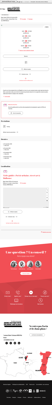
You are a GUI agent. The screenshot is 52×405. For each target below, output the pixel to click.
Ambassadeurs (37, 397)
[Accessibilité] (17, 1)
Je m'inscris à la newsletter (37, 335)
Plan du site (32, 384)
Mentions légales (7, 384)
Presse (24, 397)
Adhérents (30, 397)
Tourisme (8, 397)
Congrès (14, 397)
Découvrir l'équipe (26, 273)
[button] (19, 2)
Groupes (20, 397)
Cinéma (44, 397)
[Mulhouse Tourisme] (14, 9)
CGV (27, 384)
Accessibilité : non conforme (42, 384)
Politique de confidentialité (18, 384)
